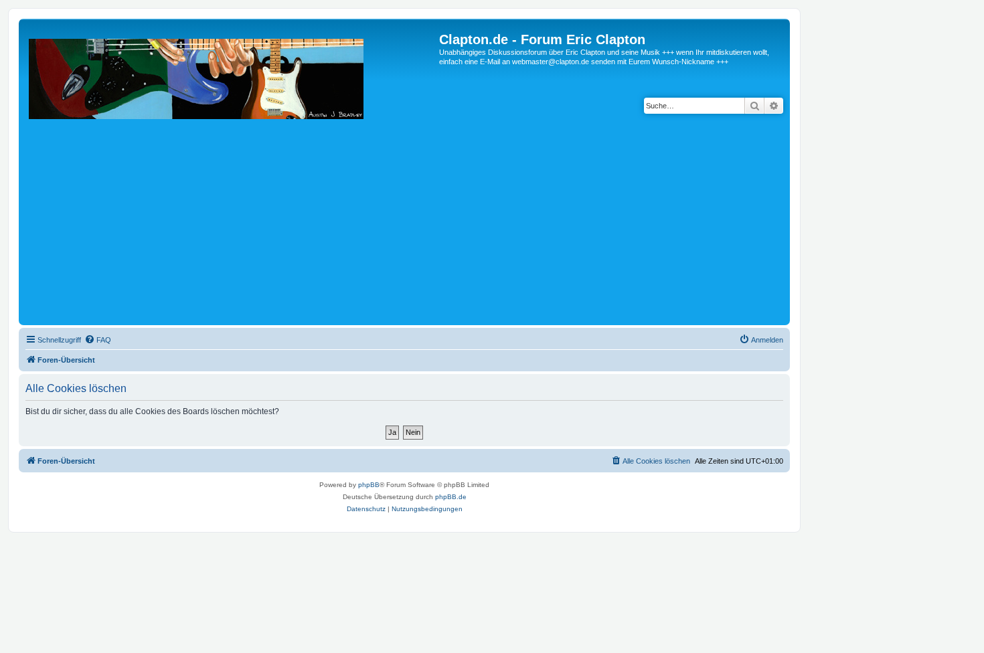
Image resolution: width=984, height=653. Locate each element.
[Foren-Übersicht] (230, 177)
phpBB (369, 484)
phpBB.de (451, 496)
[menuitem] (97, 340)
